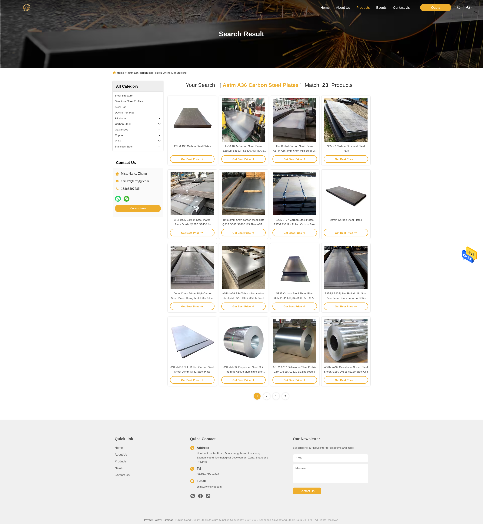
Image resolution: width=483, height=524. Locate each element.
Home (325, 7)
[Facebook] (200, 497)
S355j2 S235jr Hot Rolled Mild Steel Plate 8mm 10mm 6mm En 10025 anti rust (346, 298)
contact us (401, 7)
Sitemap (168, 519)
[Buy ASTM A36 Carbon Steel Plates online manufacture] (192, 119)
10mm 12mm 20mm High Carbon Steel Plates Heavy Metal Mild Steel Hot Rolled (192, 298)
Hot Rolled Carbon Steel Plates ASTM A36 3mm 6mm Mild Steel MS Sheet (294, 151)
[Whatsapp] (118, 198)
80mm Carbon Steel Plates (346, 219)
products (363, 7)
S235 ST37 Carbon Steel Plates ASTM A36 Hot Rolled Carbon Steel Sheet (295, 224)
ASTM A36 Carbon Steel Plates (192, 146)
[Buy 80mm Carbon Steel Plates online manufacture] (346, 193)
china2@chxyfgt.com (135, 181)
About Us (121, 454)
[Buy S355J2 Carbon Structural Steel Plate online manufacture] (346, 119)
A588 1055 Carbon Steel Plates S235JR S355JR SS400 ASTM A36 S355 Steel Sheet (243, 151)
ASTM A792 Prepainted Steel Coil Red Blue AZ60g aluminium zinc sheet (243, 372)
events (381, 7)
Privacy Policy (152, 519)
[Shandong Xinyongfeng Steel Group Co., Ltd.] (26, 7)
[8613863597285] (208, 497)
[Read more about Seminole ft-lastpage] (285, 396)
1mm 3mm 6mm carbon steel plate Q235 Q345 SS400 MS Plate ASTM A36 (243, 224)
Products (121, 461)
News (118, 468)
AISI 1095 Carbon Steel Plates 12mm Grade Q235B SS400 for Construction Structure (192, 224)
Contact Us (122, 475)
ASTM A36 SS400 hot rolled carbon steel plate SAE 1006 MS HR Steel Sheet (243, 298)
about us (343, 7)
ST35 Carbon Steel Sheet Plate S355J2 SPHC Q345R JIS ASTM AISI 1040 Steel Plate (295, 298)
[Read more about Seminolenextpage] (276, 396)
